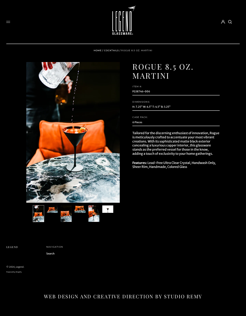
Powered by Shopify (14, 272)
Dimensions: (141, 101)
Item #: (137, 86)
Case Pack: (140, 117)
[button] (230, 22)
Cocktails (111, 50)
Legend (12, 247)
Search (50, 253)
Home (98, 50)
